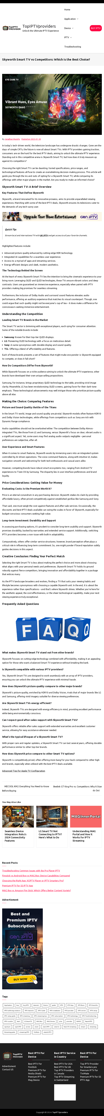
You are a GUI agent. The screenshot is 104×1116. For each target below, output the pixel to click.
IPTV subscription (57, 1016)
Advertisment (9, 1066)
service (28, 1027)
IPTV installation (55, 1010)
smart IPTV (46, 1027)
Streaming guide (9, 1032)
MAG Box (39, 1021)
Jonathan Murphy (12, 139)
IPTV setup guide (10, 1016)
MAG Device (51, 1021)
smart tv (56, 1027)
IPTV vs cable (8, 1021)
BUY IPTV (96, 28)
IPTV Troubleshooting (89, 1016)
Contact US (8, 1069)
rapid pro (7, 1027)
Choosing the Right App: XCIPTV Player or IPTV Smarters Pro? (33, 880)
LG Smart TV (28, 1021)
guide (54, 1005)
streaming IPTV (24, 1032)
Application (70, 19)
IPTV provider (69, 1010)
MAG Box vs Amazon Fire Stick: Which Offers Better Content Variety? (36, 890)
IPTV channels (29, 1010)
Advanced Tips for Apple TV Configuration (23, 771)
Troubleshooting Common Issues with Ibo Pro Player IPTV (31, 870)
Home (67, 9)
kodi (18, 1021)
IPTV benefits (93, 1005)
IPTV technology (72, 1016)
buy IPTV (26, 1005)
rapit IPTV (18, 1027)
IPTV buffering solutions (12, 1010)
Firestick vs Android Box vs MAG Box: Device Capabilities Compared (36, 875)
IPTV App (70, 1005)
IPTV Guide (41, 1010)
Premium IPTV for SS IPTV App (17, 885)
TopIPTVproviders (39, 26)
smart (36, 1027)
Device (67, 28)
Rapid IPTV (88, 1021)
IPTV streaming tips (40, 1016)
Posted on (31, 139)
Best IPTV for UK (62, 1067)
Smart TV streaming (70, 1027)
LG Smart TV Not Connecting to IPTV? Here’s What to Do (50, 834)
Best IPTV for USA (63, 1064)
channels (36, 1005)
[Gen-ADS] (52, 216)
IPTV (66, 37)
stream (83, 1027)
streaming (93, 1027)
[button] (77, 19)
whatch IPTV (47, 1032)
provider (69, 1021)
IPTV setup (93, 1010)
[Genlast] (22, 948)
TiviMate (36, 1032)
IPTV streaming (25, 1016)
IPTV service (82, 1010)
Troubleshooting (72, 46)
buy (17, 1005)
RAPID (79, 1021)
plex (60, 1021)
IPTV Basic (81, 1005)
